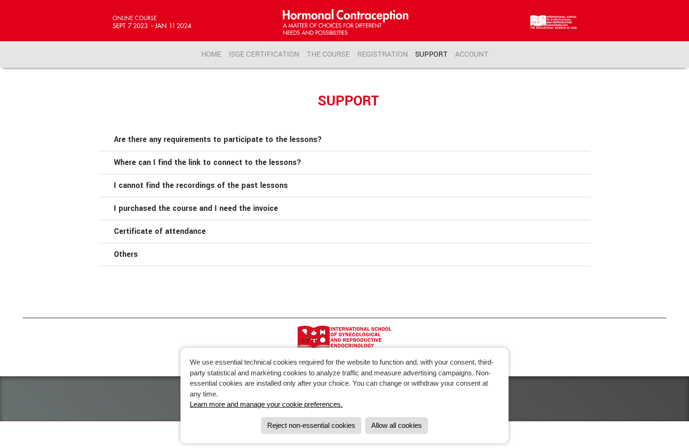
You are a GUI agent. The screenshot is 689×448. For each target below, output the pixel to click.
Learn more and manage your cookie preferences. (266, 404)
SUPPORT (431, 54)
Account (471, 54)
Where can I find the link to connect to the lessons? (207, 162)
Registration (382, 54)
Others (126, 254)
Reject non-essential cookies (311, 425)
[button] (344, 139)
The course (328, 54)
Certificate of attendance (160, 231)
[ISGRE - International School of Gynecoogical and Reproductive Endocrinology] (344, 342)
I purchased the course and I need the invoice (196, 208)
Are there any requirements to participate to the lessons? (218, 139)
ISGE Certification (264, 54)
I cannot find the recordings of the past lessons (201, 185)
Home (211, 54)
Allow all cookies (396, 425)
